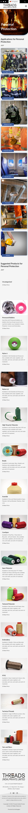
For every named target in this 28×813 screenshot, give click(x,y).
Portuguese (14, 1)
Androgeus (17, 809)
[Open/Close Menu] (26, 6)
